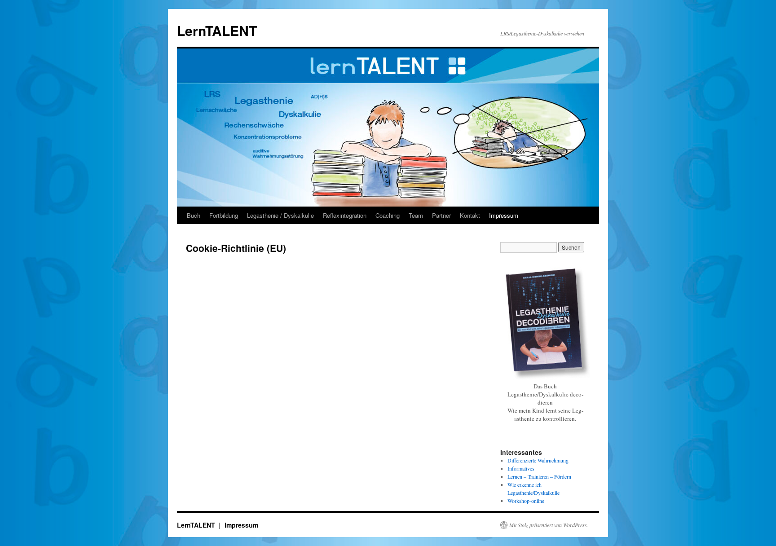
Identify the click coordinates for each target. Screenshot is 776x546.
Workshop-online (525, 500)
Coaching (387, 215)
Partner (441, 215)
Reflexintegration (344, 215)
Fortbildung (223, 215)
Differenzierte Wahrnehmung (538, 460)
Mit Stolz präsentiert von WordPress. (548, 524)
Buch (193, 215)
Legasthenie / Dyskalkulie (280, 215)
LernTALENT (217, 30)
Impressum (503, 215)
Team (416, 215)
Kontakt (470, 215)
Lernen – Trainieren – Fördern (539, 476)
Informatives (520, 468)
